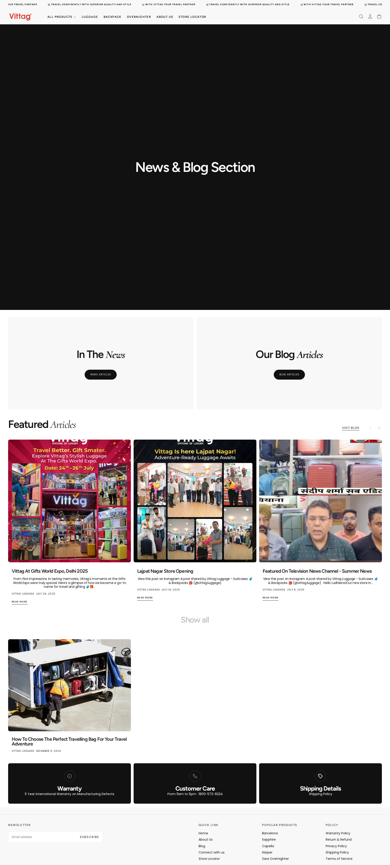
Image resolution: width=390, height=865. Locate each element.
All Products (59, 16)
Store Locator (192, 16)
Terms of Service (339, 858)
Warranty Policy (338, 833)
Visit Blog (350, 428)
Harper (267, 852)
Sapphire (269, 839)
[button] (361, 16)
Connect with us (212, 852)
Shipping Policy (337, 852)
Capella (268, 846)
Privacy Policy (336, 846)
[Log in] (370, 16)
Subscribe (89, 837)
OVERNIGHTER (139, 16)
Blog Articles (289, 374)
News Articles (100, 374)
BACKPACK (112, 16)
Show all (195, 620)
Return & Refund (339, 839)
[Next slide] (379, 427)
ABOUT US (164, 16)
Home (203, 833)
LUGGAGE (90, 16)
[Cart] (379, 16)
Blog (202, 846)
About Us (206, 839)
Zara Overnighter (275, 858)
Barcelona (270, 833)
